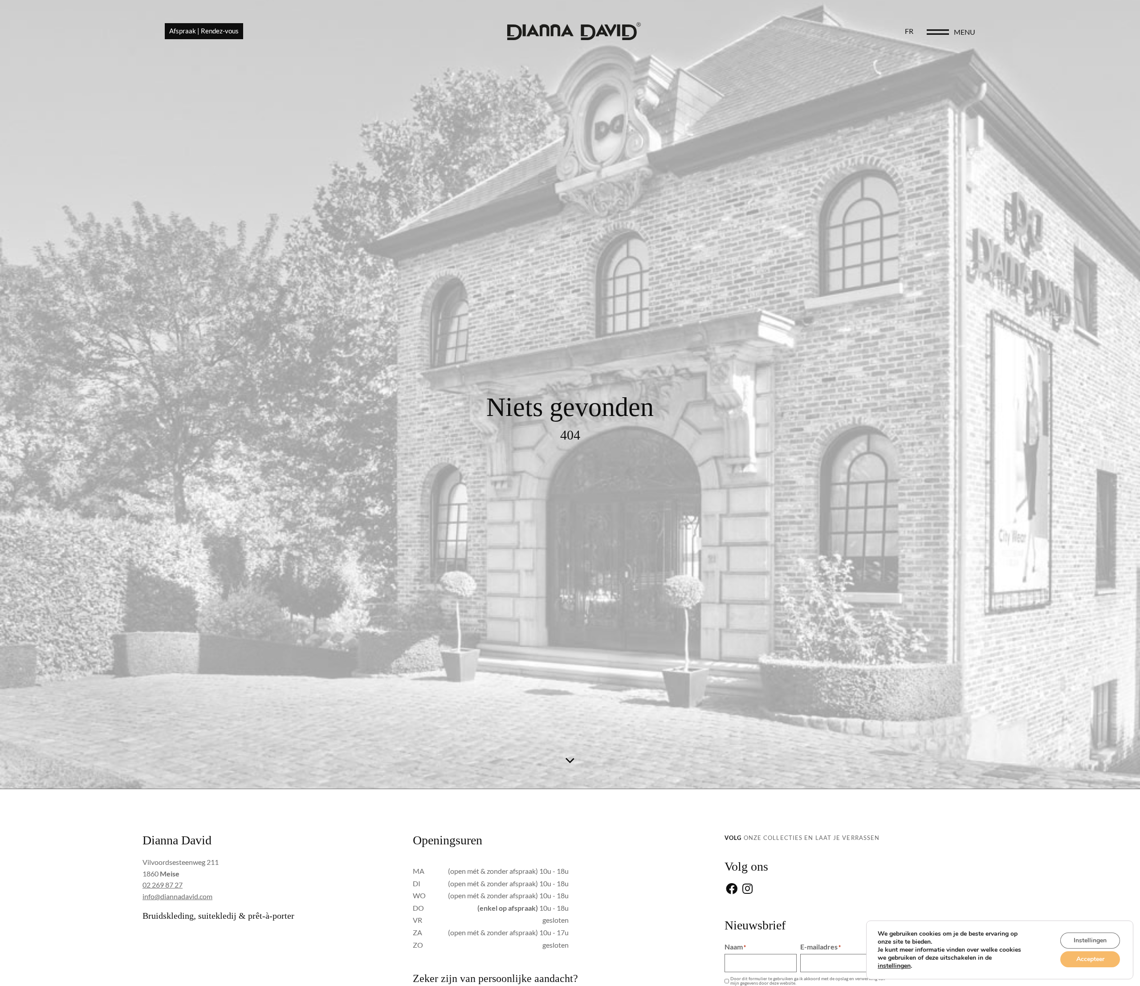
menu (964, 32)
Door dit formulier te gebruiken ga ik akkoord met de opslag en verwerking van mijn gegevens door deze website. (807, 980)
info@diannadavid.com (177, 896)
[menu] (938, 32)
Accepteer (1090, 959)
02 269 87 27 (162, 884)
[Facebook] (731, 889)
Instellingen (1090, 940)
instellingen (894, 966)
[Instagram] (747, 889)
